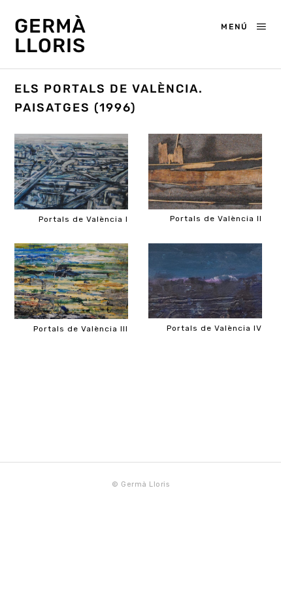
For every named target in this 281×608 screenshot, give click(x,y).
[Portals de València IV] (205, 281)
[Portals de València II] (205, 172)
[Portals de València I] (71, 172)
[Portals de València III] (71, 281)
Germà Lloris (50, 35)
